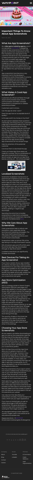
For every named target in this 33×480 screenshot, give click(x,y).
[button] (31, 3)
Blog (2, 457)
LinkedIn (14, 457)
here (22, 219)
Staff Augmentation (27, 462)
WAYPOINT (15, 48)
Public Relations (25, 458)
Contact (3, 460)
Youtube (14, 454)
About (3, 454)
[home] (10, 3)
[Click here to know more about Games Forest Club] (5, 477)
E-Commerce (27, 454)
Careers (3, 462)
